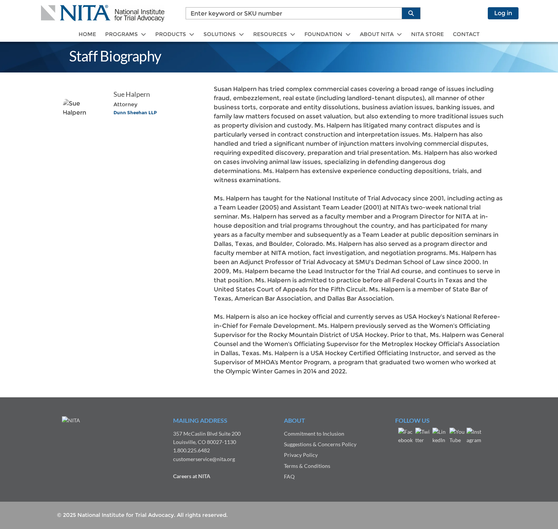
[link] (87, 34)
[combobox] (291, 13)
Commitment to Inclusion (314, 433)
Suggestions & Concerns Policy (320, 444)
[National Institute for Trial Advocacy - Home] (102, 13)
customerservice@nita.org (204, 459)
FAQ (289, 476)
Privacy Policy (301, 455)
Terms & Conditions (307, 466)
